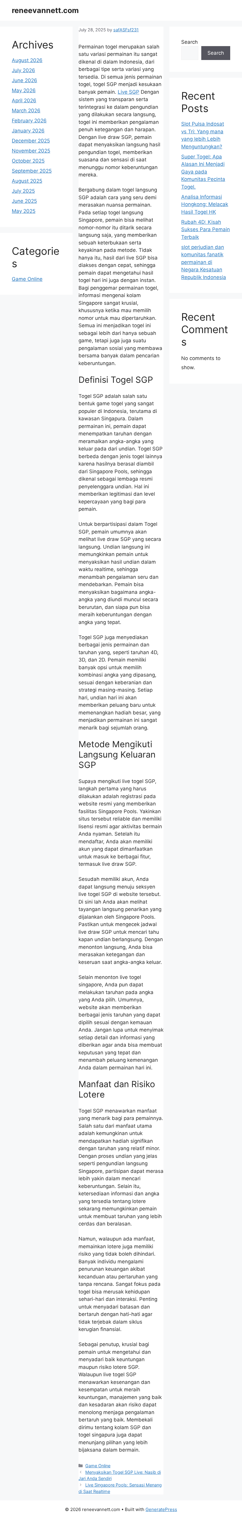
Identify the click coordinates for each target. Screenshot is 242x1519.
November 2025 (31, 151)
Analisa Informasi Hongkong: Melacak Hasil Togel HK (204, 204)
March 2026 (26, 111)
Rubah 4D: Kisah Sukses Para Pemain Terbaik (205, 229)
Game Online (97, 1465)
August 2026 (27, 60)
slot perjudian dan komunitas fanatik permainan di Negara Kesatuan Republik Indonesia (203, 262)
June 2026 (24, 80)
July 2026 (23, 70)
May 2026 (24, 90)
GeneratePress (161, 1509)
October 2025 (28, 161)
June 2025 (24, 201)
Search (189, 42)
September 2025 (32, 171)
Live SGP (128, 92)
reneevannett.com (45, 10)
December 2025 (31, 141)
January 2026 (28, 131)
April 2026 (24, 100)
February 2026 (29, 121)
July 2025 (23, 191)
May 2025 (23, 211)
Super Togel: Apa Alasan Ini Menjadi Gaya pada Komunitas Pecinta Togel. (203, 172)
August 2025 (27, 181)
